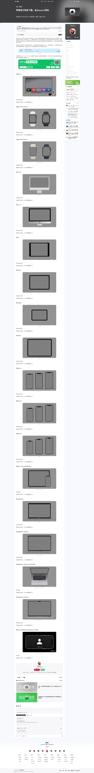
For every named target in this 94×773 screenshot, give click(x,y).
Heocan (32, 757)
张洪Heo (54, 672)
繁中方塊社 (72, 99)
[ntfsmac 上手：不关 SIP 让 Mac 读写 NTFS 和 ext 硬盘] (67, 122)
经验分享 (69, 135)
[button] (18, 712)
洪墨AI (52, 759)
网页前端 (39, 761)
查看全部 (47, 746)
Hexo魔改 (39, 757)
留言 (60, 770)
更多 (77, 103)
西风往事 (76, 98)
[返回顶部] (47, 751)
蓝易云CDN (72, 98)
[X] (38, 751)
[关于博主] (39, 663)
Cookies (65, 759)
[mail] (30, 751)
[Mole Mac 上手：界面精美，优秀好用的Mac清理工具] (67, 137)
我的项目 (69, 131)
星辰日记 (72, 757)
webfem (67, 98)
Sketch (32, 759)
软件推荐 (69, 124)
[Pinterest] (55, 751)
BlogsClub (59, 761)
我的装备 (46, 757)
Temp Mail (68, 96)
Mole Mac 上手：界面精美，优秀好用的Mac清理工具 (73, 137)
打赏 (65, 770)
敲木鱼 (20, 757)
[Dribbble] (42, 751)
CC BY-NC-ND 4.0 (41, 672)
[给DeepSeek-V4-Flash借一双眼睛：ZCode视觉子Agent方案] (67, 133)
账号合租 (52, 757)
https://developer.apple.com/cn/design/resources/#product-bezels (27, 722)
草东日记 (67, 92)
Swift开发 (39, 759)
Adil (71, 92)
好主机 (72, 96)
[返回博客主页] (18, 1)
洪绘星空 (59, 757)
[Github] (78, 37)
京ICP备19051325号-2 (25, 771)
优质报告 (26, 759)
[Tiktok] (64, 751)
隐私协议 (66, 757)
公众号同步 (32, 16)
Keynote (17, 655)
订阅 (43, 669)
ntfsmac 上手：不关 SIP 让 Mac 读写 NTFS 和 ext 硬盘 (73, 122)
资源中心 (20, 6)
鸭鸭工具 (72, 94)
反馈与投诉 (60, 677)
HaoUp (74, 92)
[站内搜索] (76, 1)
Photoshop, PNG (19, 99)
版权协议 (66, 761)
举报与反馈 (72, 770)
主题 (68, 770)
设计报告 (26, 757)
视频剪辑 (46, 761)
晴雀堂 (72, 759)
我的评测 (46, 759)
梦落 (72, 761)
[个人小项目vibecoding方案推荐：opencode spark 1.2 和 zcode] (67, 126)
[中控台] (78, 1)
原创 (17, 6)
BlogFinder (59, 759)
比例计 (20, 761)
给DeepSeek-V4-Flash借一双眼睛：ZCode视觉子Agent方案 (73, 133)
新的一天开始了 (73, 25)
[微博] (34, 751)
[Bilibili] (75, 37)
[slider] (62, 713)
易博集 (67, 99)
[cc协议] (77, 770)
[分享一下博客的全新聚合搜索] (67, 130)
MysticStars (76, 94)
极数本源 (67, 94)
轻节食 (20, 759)
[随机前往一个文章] (74, 1)
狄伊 (75, 96)
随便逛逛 (61, 680)
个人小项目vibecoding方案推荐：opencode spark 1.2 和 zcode (73, 126)
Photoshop (18, 491)
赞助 (77, 86)
